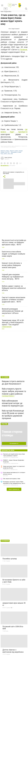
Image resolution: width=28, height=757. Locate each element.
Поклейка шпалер (9, 559)
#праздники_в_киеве (16, 152)
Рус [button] (6, 8)
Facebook (23, 50)
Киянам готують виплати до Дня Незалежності (13, 382)
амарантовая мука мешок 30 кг (14, 604)
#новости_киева (5, 151)
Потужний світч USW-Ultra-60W (12, 627)
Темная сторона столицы (12, 433)
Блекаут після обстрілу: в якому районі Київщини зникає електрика (12, 265)
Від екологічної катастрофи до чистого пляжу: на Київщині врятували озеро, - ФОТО (14, 242)
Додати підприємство (14, 489)
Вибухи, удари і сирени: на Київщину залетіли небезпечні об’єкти (14, 288)
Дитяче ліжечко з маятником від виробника (12, 651)
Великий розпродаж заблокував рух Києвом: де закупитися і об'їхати (12, 311)
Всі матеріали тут (14, 443)
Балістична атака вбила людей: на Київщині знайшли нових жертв (13, 254)
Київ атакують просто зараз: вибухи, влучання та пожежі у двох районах (14, 391)
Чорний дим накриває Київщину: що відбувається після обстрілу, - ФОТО (12, 276)
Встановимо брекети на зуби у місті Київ (13, 581)
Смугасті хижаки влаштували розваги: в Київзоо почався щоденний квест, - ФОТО (13, 299)
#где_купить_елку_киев (7, 153)
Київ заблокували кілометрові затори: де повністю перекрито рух (12, 403)
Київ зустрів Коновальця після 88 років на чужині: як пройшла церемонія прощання (13, 414)
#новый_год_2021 (5, 152)
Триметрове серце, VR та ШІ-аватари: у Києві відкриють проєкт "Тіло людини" (13, 322)
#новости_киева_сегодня (16, 151)
